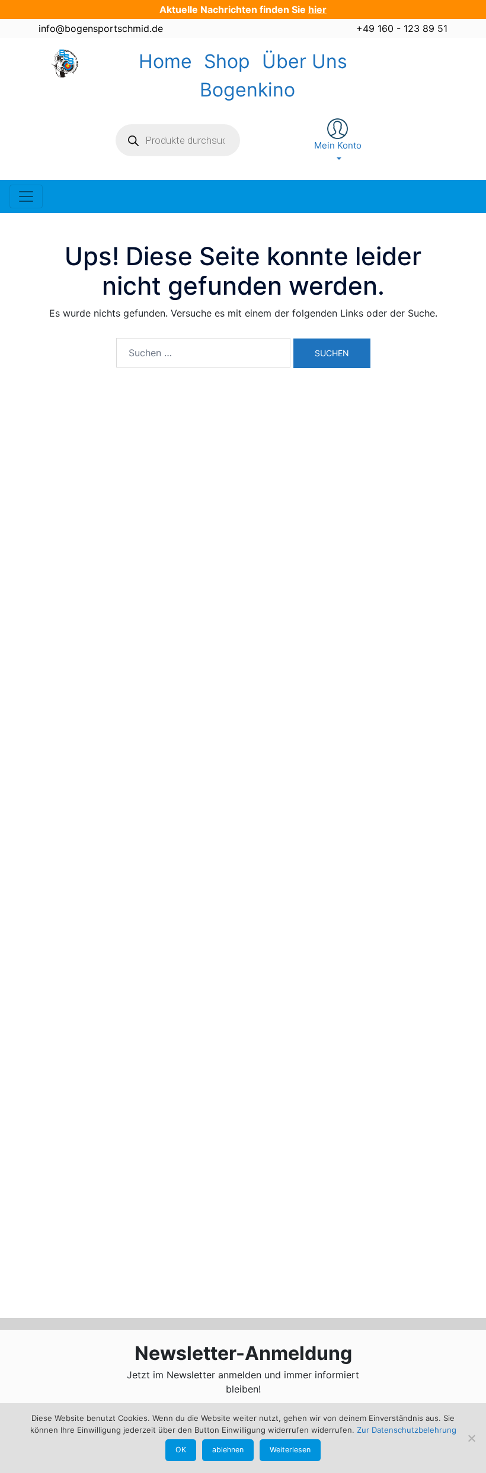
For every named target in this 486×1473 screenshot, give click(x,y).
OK (180, 1449)
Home (165, 61)
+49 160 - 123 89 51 (401, 28)
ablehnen (228, 1449)
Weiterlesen (290, 1449)
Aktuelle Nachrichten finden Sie (243, 9)
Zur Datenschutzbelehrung (406, 1430)
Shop (227, 61)
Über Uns (304, 61)
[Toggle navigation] (26, 196)
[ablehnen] (471, 1438)
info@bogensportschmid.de (101, 28)
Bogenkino (247, 89)
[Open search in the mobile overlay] (178, 140)
